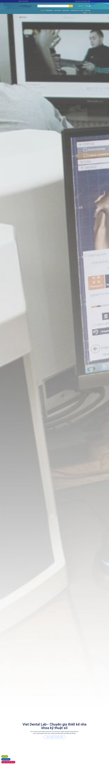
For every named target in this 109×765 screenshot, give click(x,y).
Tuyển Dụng (87, 10)
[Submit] (71, 6)
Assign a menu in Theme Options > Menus (82, 1)
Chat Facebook (5, 759)
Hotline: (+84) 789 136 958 (8, 762)
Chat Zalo (4, 756)
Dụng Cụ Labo (65, 10)
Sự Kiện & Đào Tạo (75, 10)
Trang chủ (42, 10)
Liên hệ (82, 10)
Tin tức (85, 12)
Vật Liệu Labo (57, 10)
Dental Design (49, 10)
